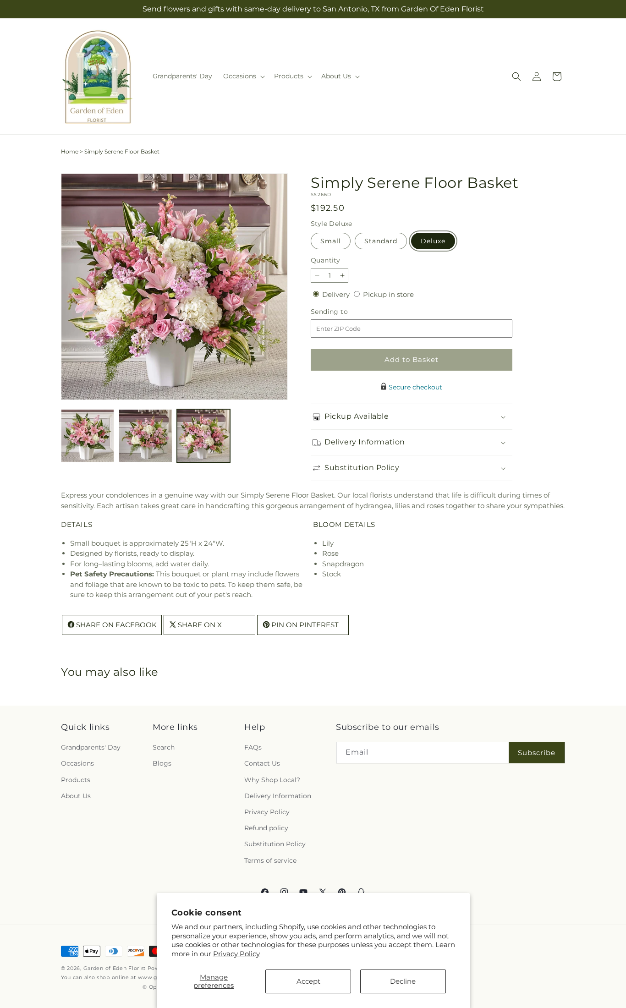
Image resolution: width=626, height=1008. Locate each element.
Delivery (336, 294)
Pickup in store (388, 294)
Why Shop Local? (272, 780)
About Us (76, 796)
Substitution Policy (275, 844)
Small (330, 241)
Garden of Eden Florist (114, 968)
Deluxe (433, 241)
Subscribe (536, 752)
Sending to (343, 312)
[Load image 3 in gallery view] (203, 435)
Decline (403, 981)
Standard (380, 241)
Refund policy (266, 828)
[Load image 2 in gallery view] (145, 435)
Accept (308, 981)
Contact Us (262, 764)
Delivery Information (277, 796)
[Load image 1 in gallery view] (87, 435)
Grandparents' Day (91, 748)
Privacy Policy (236, 953)
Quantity (325, 260)
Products (75, 780)
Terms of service (270, 860)
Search (164, 748)
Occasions (77, 764)
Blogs (162, 764)
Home (69, 151)
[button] (243, 76)
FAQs (253, 748)
